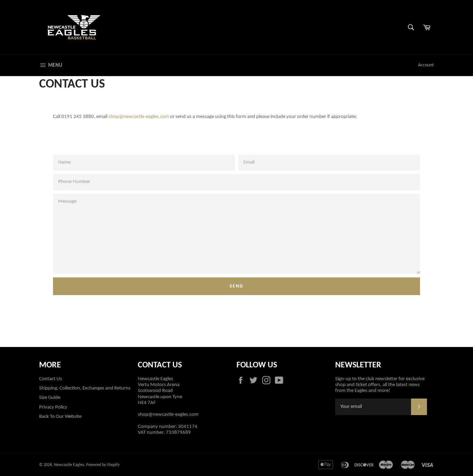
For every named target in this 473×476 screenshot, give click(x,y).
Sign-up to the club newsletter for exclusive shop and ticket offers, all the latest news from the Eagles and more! (380, 385)
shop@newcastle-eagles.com (138, 116)
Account (426, 65)
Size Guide (49, 397)
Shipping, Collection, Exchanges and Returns (85, 388)
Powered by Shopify (102, 465)
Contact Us (50, 379)
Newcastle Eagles (69, 465)
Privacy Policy (53, 407)
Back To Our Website (60, 416)
